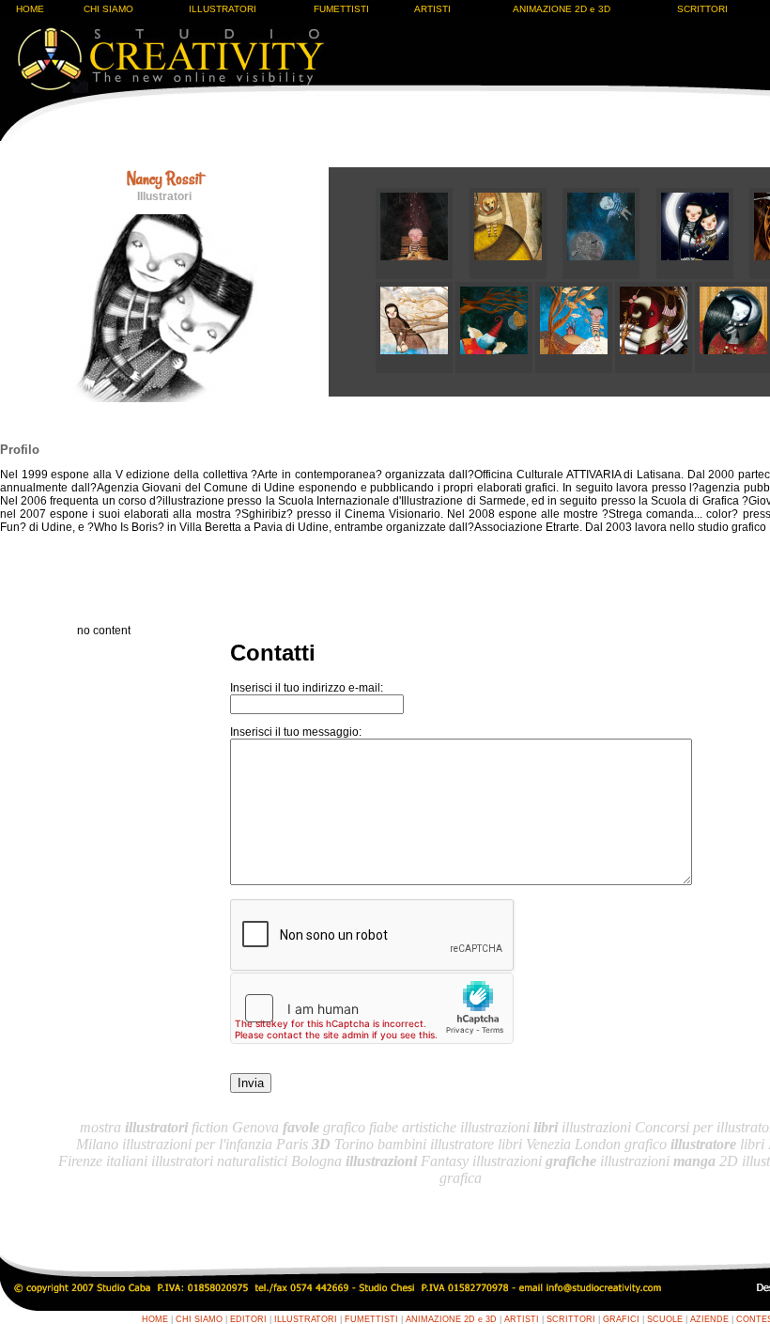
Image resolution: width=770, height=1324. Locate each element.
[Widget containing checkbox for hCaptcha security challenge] (372, 1008)
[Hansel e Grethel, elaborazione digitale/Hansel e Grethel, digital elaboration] (703, 275)
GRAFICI (621, 1319)
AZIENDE (709, 1319)
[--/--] (415, 369)
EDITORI (248, 1319)
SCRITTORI (702, 9)
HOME (30, 9)
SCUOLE (665, 1319)
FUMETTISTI (341, 9)
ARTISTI (432, 9)
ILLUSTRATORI (222, 9)
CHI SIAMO (108, 9)
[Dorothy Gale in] (516, 275)
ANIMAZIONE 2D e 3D (561, 9)
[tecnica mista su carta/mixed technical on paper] (423, 275)
